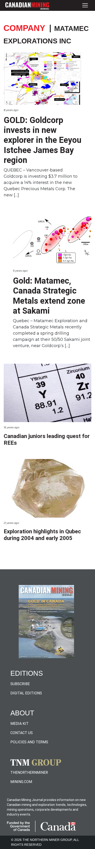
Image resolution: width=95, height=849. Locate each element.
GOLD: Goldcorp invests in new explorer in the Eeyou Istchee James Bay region (42, 140)
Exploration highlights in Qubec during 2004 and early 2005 (42, 534)
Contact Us (21, 733)
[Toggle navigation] (85, 5)
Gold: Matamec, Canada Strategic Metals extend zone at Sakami (49, 296)
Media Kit (19, 723)
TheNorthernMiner (29, 772)
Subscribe (20, 684)
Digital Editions (26, 693)
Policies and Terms (29, 742)
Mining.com (21, 782)
